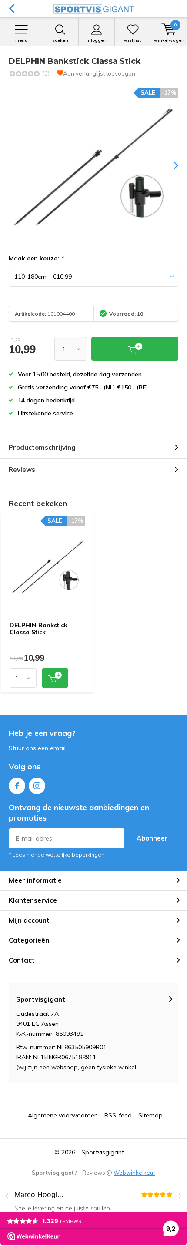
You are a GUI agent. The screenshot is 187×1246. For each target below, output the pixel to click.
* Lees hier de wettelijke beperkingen (56, 854)
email (58, 748)
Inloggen (97, 40)
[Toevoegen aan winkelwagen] (55, 678)
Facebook (17, 786)
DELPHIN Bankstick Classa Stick (38, 628)
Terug (11, 8)
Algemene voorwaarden (63, 1115)
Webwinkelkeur (134, 1172)
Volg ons (24, 766)
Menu (21, 40)
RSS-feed (118, 1115)
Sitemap (150, 1115)
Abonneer (152, 838)
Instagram (37, 786)
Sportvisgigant (102, 1152)
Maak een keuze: (36, 258)
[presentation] (169, 165)
